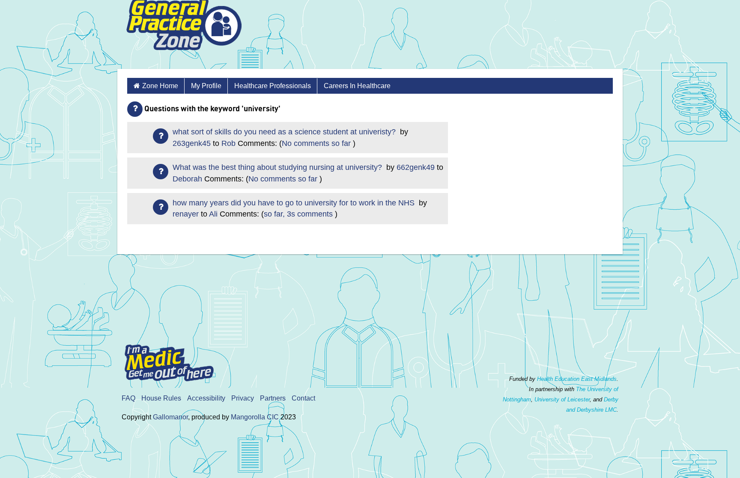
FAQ (128, 398)
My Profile (206, 85)
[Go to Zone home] (184, 34)
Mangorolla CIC (255, 417)
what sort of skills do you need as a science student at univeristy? (285, 132)
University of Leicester (562, 399)
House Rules (161, 398)
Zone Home (160, 85)
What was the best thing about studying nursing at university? (278, 167)
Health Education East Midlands (577, 379)
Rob (228, 143)
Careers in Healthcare (357, 85)
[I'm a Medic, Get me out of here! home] (176, 360)
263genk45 (192, 143)
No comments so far (316, 143)
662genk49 (416, 167)
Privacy (242, 398)
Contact (303, 398)
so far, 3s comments (298, 214)
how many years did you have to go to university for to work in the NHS (295, 203)
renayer (186, 214)
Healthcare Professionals (272, 85)
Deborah (187, 179)
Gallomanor (170, 417)
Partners (273, 398)
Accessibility (206, 398)
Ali (213, 214)
